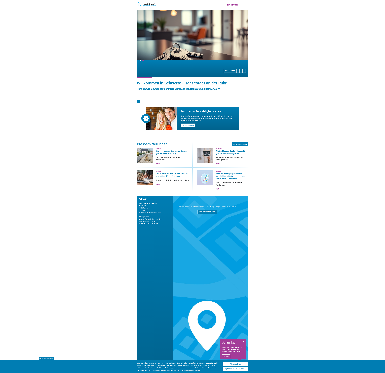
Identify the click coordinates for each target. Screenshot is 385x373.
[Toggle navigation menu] (246, 5)
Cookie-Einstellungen (46, 358)
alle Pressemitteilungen (240, 144)
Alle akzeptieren (235, 364)
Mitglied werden (232, 5)
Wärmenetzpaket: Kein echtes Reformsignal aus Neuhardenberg (172, 152)
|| (242, 71)
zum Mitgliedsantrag (188, 125)
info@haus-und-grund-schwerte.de (150, 213)
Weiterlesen (230, 71)
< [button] (239, 71)
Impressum (197, 370)
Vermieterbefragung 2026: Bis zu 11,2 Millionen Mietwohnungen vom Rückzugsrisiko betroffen (230, 176)
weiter (158, 164)
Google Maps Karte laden (207, 212)
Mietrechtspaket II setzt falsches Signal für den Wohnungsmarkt (230, 152)
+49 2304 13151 (144, 210)
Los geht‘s (226, 356)
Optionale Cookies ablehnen (235, 369)
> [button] (245, 71)
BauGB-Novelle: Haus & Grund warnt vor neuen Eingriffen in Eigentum (172, 175)
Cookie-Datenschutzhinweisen (181, 370)
